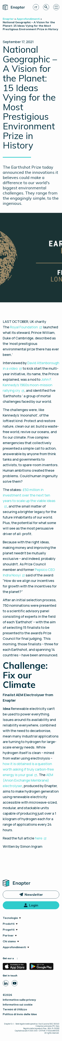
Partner (8, 935)
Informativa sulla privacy (19, 999)
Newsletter (33, 894)
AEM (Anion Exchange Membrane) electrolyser (28, 780)
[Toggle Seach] (46, 7)
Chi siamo (9, 941)
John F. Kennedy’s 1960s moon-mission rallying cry (27, 385)
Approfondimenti (14, 947)
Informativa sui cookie (18, 1004)
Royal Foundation (24, 327)
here (38, 838)
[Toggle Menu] (56, 7)
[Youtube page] (15, 983)
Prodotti (8, 923)
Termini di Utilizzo (15, 1009)
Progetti (8, 929)
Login (33, 905)
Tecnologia (10, 918)
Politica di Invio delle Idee (20, 1014)
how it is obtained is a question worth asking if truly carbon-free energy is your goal (28, 769)
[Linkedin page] (6, 983)
